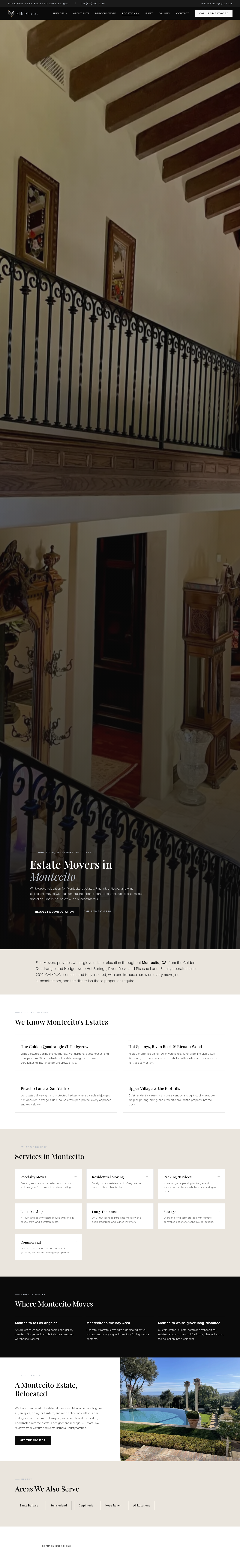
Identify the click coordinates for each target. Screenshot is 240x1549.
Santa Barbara (29, 1505)
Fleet (149, 13)
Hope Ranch (113, 1505)
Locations (131, 13)
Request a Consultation (54, 911)
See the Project (33, 1440)
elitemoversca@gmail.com (216, 3)
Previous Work (105, 13)
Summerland (58, 1505)
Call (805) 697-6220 (93, 3)
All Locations (141, 1505)
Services (59, 13)
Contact (182, 13)
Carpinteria (86, 1505)
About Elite (81, 13)
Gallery (164, 13)
